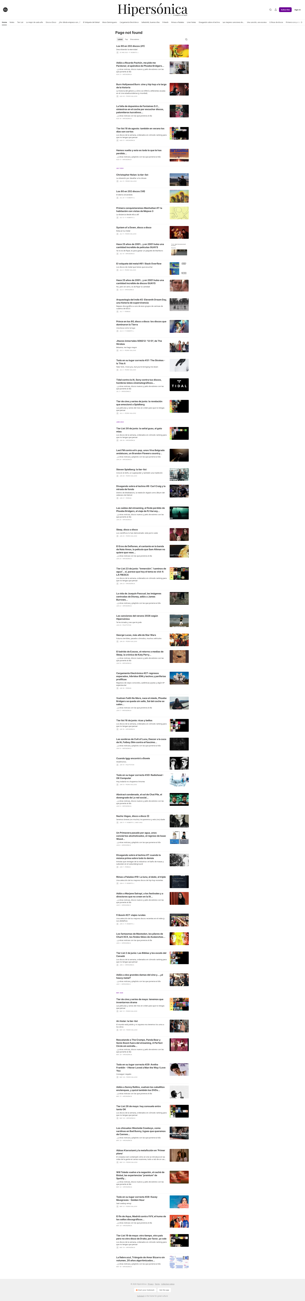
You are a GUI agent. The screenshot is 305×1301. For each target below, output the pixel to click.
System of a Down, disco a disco (133, 227)
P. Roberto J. (134, 52)
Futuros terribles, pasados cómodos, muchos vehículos (138, 638)
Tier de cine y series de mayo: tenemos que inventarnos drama (139, 1001)
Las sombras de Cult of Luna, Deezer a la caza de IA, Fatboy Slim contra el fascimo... (141, 741)
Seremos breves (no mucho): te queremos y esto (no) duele (140, 819)
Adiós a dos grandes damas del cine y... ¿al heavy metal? (139, 976)
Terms (157, 1284)
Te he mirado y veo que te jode (129, 622)
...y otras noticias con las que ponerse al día (134, 115)
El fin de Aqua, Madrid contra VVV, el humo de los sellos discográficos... (141, 1218)
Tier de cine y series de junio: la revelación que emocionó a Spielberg (139, 403)
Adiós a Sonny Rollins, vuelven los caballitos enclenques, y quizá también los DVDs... (140, 1089)
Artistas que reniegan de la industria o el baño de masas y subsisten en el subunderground (140, 862)
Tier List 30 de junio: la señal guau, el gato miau (139, 430)
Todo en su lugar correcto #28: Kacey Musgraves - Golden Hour (136, 1198)
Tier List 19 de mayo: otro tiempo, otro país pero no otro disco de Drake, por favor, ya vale (141, 1237)
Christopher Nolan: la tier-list (132, 174)
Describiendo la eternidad (126, 49)
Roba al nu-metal (123, 231)
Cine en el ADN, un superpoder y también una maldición (139, 473)
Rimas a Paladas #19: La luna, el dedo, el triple (141, 877)
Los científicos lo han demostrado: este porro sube (137, 533)
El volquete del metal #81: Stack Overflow (138, 263)
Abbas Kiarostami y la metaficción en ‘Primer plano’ (140, 1152)
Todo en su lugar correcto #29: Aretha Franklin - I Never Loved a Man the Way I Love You (140, 1067)
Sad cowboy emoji (123, 1203)
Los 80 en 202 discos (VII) (130, 191)
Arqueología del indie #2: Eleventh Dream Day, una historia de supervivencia (141, 301)
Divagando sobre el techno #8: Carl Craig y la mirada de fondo (140, 488)
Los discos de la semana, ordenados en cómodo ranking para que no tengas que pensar (141, 136)
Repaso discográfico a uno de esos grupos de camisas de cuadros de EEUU (139, 307)
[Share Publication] (275, 9)
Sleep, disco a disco (127, 529)
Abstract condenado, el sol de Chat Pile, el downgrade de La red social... (139, 796)
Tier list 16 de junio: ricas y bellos (134, 720)
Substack (140, 1296)
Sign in (298, 9)
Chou (140, 822)
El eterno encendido (124, 194)
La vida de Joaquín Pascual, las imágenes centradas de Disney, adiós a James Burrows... (138, 596)
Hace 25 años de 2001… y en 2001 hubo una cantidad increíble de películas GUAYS (140, 246)
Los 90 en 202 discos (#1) (130, 46)
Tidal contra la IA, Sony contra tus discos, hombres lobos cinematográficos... (139, 381)
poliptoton (127, 625)
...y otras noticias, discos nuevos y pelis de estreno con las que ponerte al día (140, 70)
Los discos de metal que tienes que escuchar (134, 267)
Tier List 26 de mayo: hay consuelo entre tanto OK (138, 1108)
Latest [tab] (120, 39)
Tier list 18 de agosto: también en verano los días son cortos (140, 130)
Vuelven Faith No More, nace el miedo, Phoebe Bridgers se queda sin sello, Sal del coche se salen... (141, 701)
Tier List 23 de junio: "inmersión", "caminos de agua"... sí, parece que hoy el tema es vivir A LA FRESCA (141, 571)
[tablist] (128, 39)
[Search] (270, 9)
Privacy (150, 1284)
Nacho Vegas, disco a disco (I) (132, 816)
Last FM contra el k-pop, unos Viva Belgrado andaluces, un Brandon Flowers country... (140, 452)
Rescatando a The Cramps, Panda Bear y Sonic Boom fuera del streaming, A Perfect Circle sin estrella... (139, 1042)
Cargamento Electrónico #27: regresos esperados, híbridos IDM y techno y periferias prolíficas (141, 676)
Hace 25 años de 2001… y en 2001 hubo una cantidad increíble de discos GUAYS (140, 282)
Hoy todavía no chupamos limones (130, 781)
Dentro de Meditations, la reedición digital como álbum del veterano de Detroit (140, 493)
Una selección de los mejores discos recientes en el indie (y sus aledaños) (140, 919)
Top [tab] (126, 39)
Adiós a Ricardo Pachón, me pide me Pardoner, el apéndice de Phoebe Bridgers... (140, 64)
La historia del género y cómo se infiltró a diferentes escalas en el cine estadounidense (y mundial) (140, 92)
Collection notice (167, 1284)
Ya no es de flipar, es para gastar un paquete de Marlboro (139, 250)
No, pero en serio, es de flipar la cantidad (133, 286)
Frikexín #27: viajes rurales (131, 915)
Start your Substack (146, 1290)
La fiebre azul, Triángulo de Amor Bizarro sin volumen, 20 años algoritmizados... (140, 1259)
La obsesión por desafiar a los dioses (131, 178)
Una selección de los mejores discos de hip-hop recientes (139, 880)
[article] (152, 51)
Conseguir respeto (123, 1074)
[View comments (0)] (134, 55)
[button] (4, 22)
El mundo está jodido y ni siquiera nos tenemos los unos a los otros (140, 1025)
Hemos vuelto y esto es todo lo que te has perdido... (139, 152)
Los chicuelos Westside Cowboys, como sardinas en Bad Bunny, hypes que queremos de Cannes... (141, 1131)
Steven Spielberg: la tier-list (131, 469)
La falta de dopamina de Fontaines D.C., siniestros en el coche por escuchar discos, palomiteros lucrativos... (140, 109)
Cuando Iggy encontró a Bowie (133, 758)
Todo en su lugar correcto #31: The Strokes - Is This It (140, 362)
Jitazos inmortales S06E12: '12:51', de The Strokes (139, 342)
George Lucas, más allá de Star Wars (136, 635)
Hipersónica (127, 74)
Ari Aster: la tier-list (127, 1021)
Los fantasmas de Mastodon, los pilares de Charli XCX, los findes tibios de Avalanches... (140, 935)
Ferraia (127, 311)
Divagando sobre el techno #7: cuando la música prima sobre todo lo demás (138, 857)
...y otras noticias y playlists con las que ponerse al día (138, 157)
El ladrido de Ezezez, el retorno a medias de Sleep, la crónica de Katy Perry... (139, 653)
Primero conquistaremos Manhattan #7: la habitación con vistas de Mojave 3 (139, 210)
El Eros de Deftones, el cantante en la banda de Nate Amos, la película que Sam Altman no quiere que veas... (140, 549)
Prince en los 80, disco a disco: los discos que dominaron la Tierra (141, 323)
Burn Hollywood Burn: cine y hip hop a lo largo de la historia (141, 86)
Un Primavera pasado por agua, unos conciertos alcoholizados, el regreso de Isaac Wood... (141, 835)
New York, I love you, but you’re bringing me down (137, 367)
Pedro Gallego (131, 96)
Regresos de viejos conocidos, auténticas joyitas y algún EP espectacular (140, 684)
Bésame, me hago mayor (126, 347)
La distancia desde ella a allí (127, 214)
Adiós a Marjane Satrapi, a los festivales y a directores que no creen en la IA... (139, 895)
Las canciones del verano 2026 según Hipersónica (137, 617)
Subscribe (285, 9)
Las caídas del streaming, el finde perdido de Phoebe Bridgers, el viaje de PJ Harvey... (140, 510)
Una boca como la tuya (125, 328)
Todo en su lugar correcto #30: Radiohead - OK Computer (140, 777)
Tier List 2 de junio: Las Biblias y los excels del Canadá (141, 955)
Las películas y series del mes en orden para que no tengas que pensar (140, 409)
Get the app (164, 1290)
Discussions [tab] (134, 39)
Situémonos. (121, 761)
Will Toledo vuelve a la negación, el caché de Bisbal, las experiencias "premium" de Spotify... (140, 1175)
